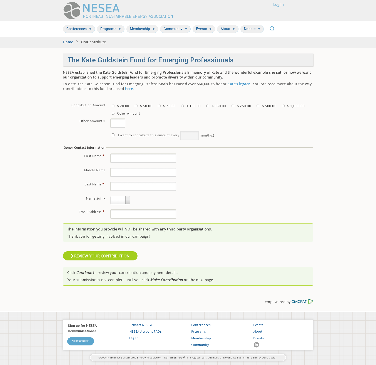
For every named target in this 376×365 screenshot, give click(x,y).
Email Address (91, 212)
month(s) (207, 135)
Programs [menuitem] (106, 30)
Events (258, 325)
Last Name (94, 184)
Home (68, 42)
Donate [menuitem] (248, 30)
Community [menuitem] (171, 30)
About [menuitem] (223, 30)
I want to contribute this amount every (148, 135)
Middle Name (94, 170)
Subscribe (80, 341)
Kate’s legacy (239, 84)
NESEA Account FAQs (145, 331)
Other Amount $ (92, 121)
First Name (94, 156)
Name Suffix (95, 198)
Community (200, 345)
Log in (278, 4)
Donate (258, 338)
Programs (198, 331)
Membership (201, 338)
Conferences (201, 325)
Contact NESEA (140, 325)
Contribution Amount (88, 105)
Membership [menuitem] (138, 30)
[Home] (120, 10)
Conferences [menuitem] (75, 30)
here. (129, 88)
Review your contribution (101, 255)
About (257, 331)
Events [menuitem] (200, 30)
